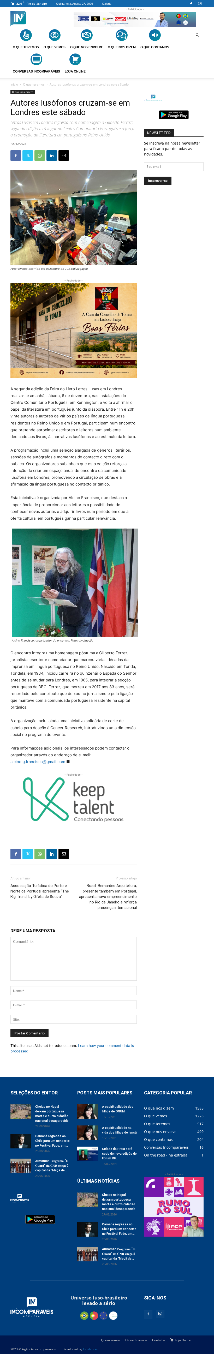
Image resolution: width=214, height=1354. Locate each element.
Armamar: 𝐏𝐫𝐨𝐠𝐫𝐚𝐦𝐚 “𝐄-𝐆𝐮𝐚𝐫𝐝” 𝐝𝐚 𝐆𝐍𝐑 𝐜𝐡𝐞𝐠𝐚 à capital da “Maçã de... (52, 1165)
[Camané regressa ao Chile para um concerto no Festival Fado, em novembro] (20, 1141)
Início (14, 84)
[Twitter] (27, 155)
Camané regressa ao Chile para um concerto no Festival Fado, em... (52, 1140)
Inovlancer (90, 1349)
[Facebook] (191, 3)
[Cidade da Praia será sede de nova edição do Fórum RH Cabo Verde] (87, 1154)
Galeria (106, 3)
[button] (197, 35)
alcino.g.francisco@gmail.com (37, 761)
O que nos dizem (22, 92)
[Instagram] (200, 3)
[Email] (63, 155)
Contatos (158, 1340)
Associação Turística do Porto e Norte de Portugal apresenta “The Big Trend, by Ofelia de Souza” (39, 891)
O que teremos (34, 84)
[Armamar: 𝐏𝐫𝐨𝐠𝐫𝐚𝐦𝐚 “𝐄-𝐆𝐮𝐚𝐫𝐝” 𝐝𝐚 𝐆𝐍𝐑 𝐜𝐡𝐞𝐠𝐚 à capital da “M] (20, 1166)
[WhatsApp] (39, 155)
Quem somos (110, 1340)
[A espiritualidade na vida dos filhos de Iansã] (87, 1132)
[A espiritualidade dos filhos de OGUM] (87, 1111)
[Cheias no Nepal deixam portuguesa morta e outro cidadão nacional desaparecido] (20, 1111)
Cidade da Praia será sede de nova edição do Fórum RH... (119, 1153)
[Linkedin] (51, 155)
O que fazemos (136, 1340)
